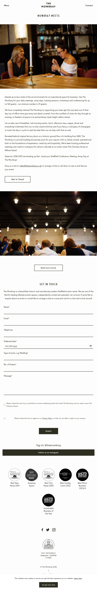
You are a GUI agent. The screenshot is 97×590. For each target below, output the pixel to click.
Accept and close (48, 585)
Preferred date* (10, 341)
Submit (48, 431)
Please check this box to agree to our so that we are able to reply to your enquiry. (50, 418)
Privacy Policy (47, 418)
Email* (6, 318)
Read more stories (48, 268)
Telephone (8, 329)
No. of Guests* (10, 364)
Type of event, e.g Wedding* (16, 353)
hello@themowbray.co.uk (31, 165)
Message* (8, 375)
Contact (89, 5)
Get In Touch (17, 179)
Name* (6, 307)
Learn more (78, 578)
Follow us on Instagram (48, 452)
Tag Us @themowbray (48, 445)
